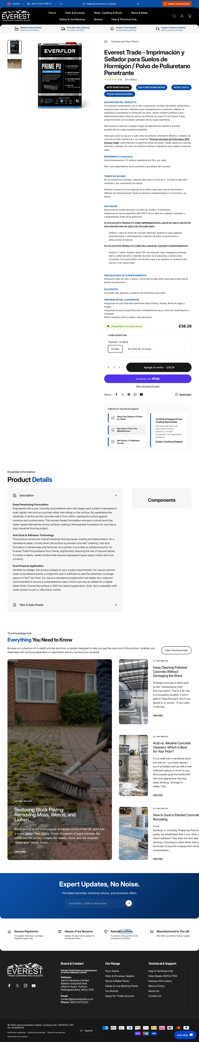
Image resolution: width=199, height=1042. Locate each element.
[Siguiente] (137, 3)
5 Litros (115, 349)
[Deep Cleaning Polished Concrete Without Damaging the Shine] (133, 691)
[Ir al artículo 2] (14, 64)
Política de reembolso (16, 1032)
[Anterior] (61, 3)
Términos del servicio (56, 1032)
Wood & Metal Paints (117, 981)
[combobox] (15, 3)
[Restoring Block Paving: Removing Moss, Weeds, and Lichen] (59, 759)
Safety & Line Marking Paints (121, 986)
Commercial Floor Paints (125, 41)
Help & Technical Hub (160, 971)
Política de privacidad (36, 1032)
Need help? (186, 394)
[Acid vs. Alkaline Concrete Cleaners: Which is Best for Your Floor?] (133, 765)
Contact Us (154, 995)
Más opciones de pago (148, 386)
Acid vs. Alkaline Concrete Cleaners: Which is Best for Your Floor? (172, 747)
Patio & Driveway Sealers (119, 976)
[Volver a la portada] (105, 41)
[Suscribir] (129, 903)
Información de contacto (17, 1036)
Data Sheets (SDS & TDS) (162, 976)
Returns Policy (156, 986)
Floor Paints (112, 971)
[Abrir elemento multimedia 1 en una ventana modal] (59, 75)
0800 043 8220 (79, 1002)
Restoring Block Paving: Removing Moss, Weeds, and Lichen (45, 815)
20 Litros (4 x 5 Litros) (139, 349)
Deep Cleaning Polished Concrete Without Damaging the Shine (170, 671)
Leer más (19, 851)
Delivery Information (160, 981)
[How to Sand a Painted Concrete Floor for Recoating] (133, 833)
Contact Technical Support (169, 441)
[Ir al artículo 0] (14, 47)
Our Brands (111, 990)
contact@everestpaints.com (77, 999)
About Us (153, 990)
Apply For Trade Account (119, 995)
